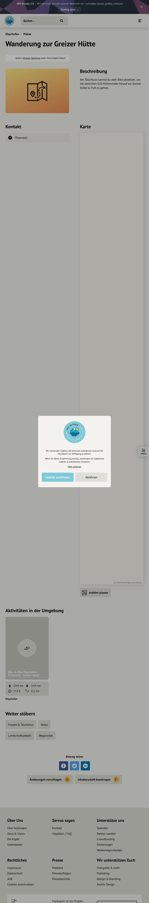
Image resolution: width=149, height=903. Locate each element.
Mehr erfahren (74, 466)
